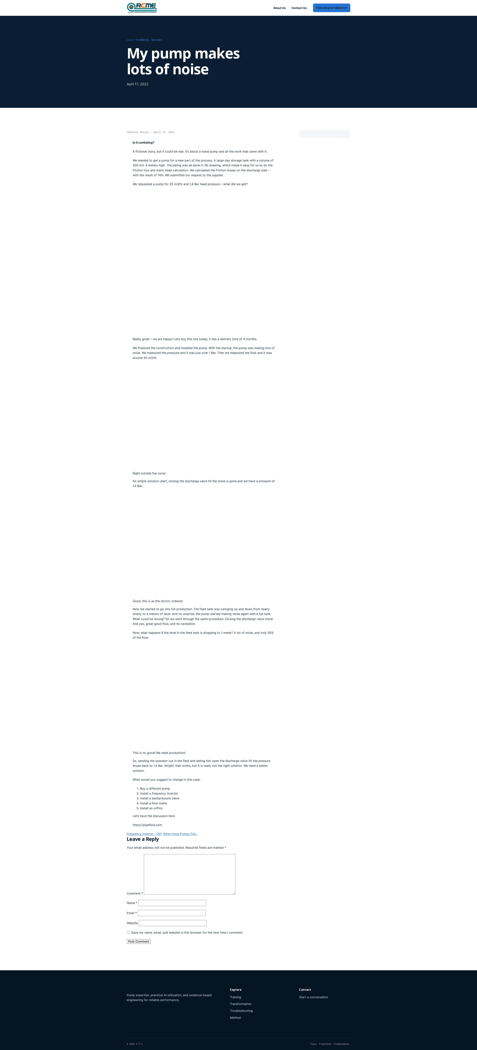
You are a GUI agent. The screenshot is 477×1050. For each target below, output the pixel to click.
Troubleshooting (241, 1011)
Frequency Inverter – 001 (144, 834)
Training (235, 997)
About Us (279, 8)
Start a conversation (313, 997)
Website (132, 923)
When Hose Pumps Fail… (180, 834)
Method (235, 1017)
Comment (135, 893)
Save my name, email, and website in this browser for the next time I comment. (187, 932)
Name (132, 903)
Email (132, 913)
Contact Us (299, 8)
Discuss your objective (331, 7)
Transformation (240, 1004)
